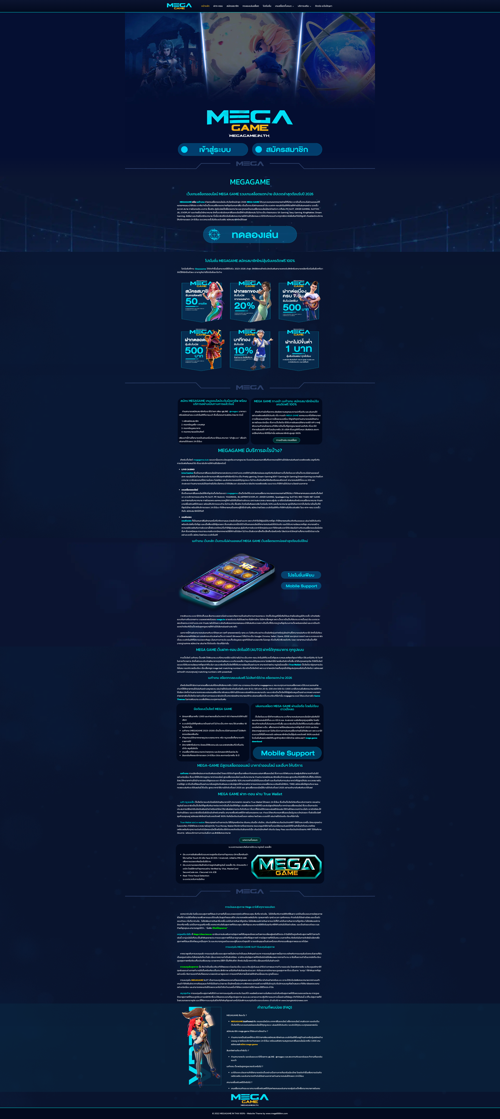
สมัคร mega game (249, 1044)
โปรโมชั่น (267, 6)
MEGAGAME (197, 980)
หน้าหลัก (205, 6)
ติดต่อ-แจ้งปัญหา (323, 6)
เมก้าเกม (184, 773)
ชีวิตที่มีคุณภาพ (219, 928)
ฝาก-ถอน (218, 6)
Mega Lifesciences (202, 934)
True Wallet (295, 664)
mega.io (221, 619)
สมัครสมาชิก (233, 6)
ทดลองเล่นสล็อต (251, 6)
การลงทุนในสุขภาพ (189, 966)
